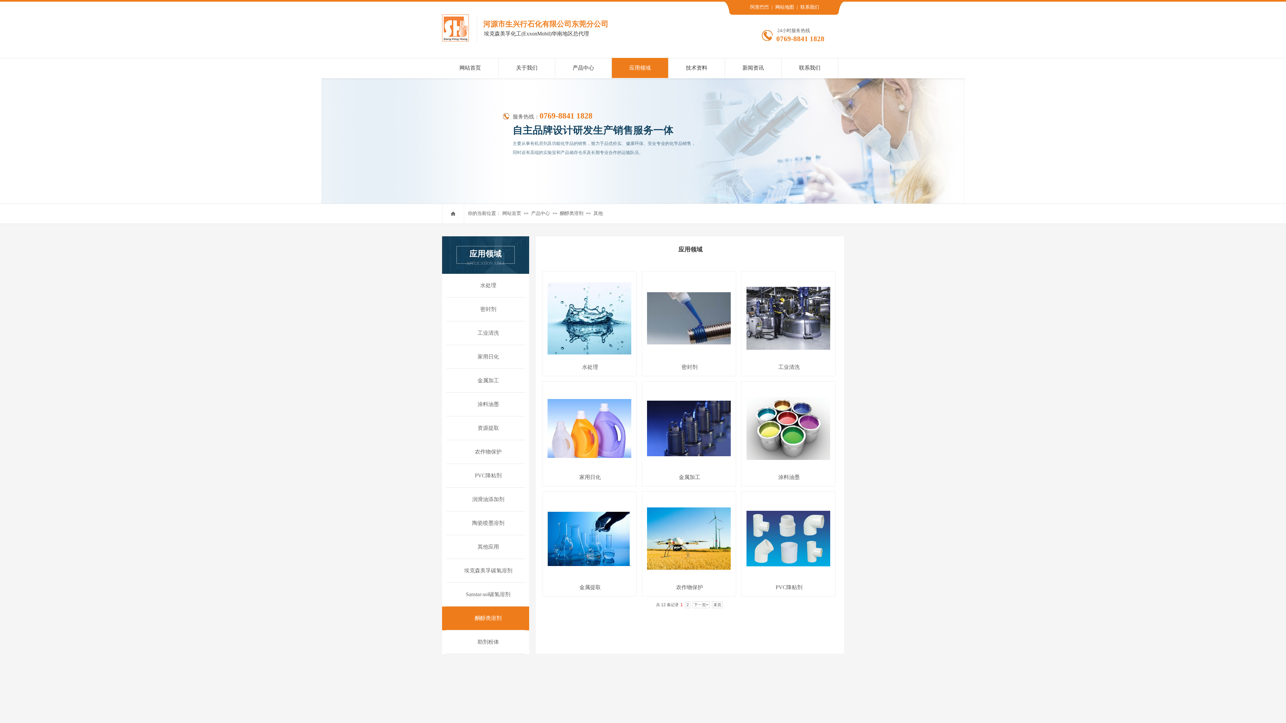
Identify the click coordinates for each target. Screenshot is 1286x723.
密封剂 (690, 367)
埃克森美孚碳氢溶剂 (488, 570)
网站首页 (511, 213)
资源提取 (488, 428)
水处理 (590, 367)
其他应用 (488, 547)
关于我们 (527, 68)
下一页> (701, 604)
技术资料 (696, 68)
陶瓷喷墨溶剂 (488, 523)
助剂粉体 (488, 642)
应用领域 (640, 68)
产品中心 (540, 213)
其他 (598, 213)
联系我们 (809, 68)
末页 (717, 604)
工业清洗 (789, 367)
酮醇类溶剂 (571, 213)
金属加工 (689, 477)
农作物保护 (689, 587)
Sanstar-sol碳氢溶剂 (488, 594)
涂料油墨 (789, 477)
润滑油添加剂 (488, 499)
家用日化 (590, 477)
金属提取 (590, 587)
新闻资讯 (753, 68)
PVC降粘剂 (789, 587)
